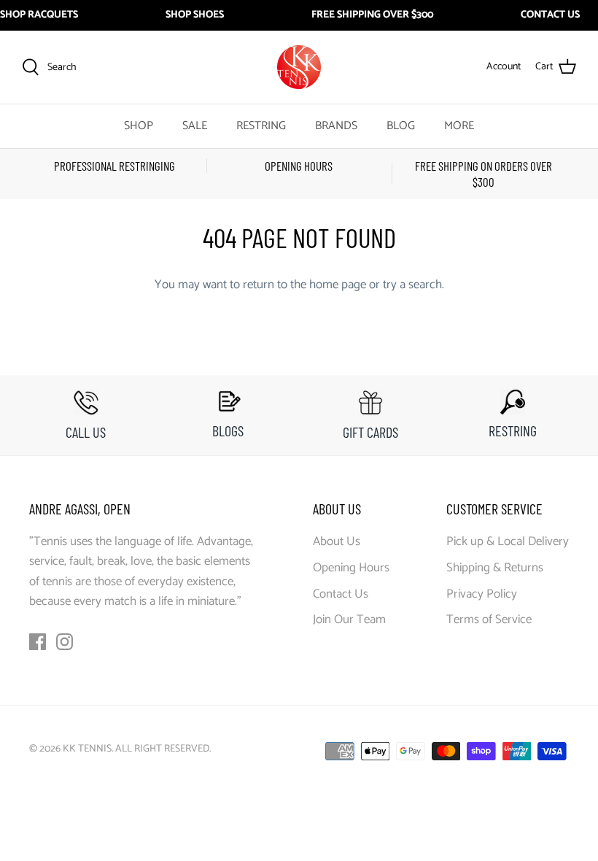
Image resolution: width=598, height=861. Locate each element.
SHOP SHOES (195, 15)
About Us (336, 541)
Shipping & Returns (494, 567)
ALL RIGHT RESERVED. (163, 749)
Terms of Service (489, 619)
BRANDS (336, 126)
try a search (412, 284)
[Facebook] (37, 641)
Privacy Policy (481, 594)
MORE (459, 126)
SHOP (138, 126)
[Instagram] (64, 641)
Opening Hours (351, 567)
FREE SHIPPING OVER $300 (372, 15)
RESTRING (261, 126)
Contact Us (340, 594)
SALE (194, 126)
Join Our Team (349, 619)
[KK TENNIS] (299, 67)
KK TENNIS (87, 749)
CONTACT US (550, 15)
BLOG (401, 126)
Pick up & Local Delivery (507, 541)
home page (337, 284)
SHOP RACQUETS (39, 15)
